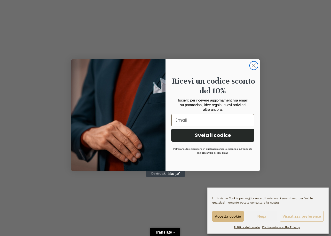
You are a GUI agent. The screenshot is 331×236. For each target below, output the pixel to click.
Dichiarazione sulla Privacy (281, 227)
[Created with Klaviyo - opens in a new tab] (165, 174)
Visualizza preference (302, 216)
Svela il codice (213, 135)
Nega (261, 216)
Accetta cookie (228, 216)
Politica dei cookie (247, 227)
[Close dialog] (254, 65)
